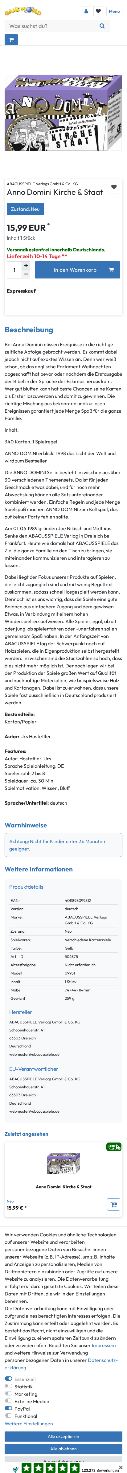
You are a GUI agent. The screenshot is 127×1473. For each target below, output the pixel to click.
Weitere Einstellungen (29, 1423)
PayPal (22, 1409)
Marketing (25, 1394)
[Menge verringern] (26, 274)
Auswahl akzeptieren (63, 1461)
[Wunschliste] (98, 11)
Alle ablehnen (63, 1448)
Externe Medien (31, 1401)
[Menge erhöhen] (26, 265)
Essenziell (25, 1379)
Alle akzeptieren (63, 1436)
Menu (114, 11)
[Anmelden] (86, 11)
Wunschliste (114, 187)
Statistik (23, 1386)
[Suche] (102, 26)
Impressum (104, 1345)
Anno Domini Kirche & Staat (64, 1187)
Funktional (25, 1416)
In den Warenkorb (75, 269)
